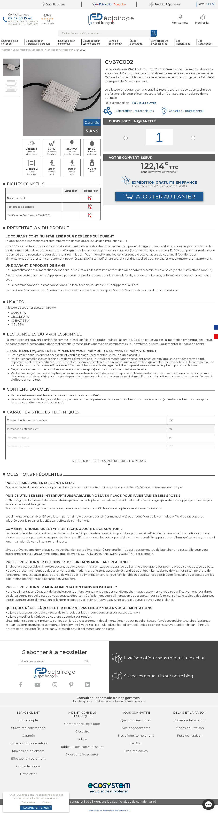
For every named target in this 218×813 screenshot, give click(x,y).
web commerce (120, 810)
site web (111, 810)
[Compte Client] (181, 19)
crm (128, 810)
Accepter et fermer (36, 808)
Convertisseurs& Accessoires (28, 50)
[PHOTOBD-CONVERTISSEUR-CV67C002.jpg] (11, 67)
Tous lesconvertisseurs (59, 50)
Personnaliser (28, 802)
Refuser (47, 802)
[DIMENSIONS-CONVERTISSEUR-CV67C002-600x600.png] (11, 87)
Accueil (6, 50)
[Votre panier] (202, 19)
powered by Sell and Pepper (98, 810)
